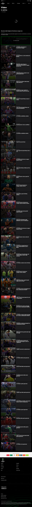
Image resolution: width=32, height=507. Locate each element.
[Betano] (24, 455)
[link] (8, 3)
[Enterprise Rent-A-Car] (11, 455)
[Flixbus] (27, 455)
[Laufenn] (4, 455)
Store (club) (18, 470)
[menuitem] (8, 3)
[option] (16, 40)
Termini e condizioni (3, 495)
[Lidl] (20, 455)
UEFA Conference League (3, 3)
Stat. (1, 470)
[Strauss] (8, 455)
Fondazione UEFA (3, 480)
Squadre (17, 463)
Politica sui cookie (3, 496)
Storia (17, 466)
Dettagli (17, 468)
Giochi (2, 468)
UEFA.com (2, 478)
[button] (24, 3)
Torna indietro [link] (4, 11)
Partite (2, 463)
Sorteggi (2, 466)
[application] (16, 21)
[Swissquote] (14, 455)
